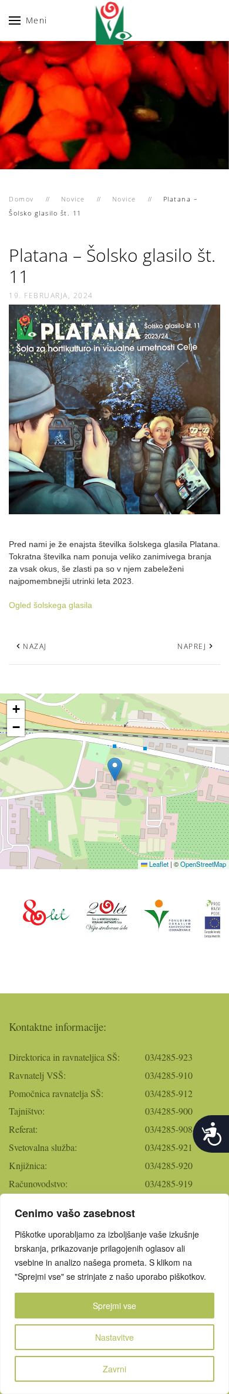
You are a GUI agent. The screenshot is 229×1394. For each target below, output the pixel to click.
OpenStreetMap (203, 864)
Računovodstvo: (38, 1183)
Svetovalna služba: (43, 1147)
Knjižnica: (28, 1165)
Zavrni (114, 1369)
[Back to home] (115, 20)
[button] (28, 20)
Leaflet (158, 864)
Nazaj (35, 646)
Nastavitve (114, 1337)
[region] (114, 1294)
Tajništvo (25, 1111)
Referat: (23, 1129)
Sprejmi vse (114, 1305)
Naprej (191, 646)
